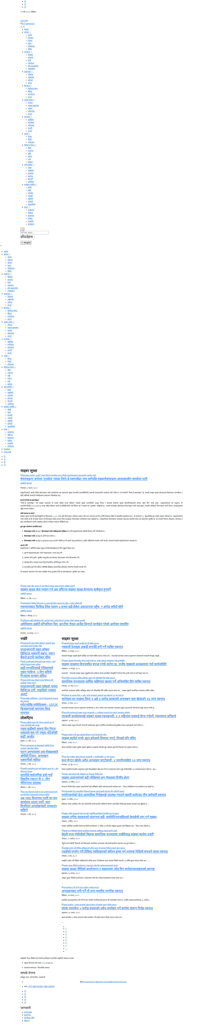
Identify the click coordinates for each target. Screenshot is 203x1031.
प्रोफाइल (31, 125)
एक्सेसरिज (31, 69)
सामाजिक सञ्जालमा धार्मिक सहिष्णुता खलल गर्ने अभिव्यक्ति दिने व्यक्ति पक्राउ (106, 681)
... (66, 948)
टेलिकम (30, 74)
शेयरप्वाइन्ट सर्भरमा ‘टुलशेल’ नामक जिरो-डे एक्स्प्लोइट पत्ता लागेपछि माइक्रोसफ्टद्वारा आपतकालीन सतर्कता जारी (83, 478)
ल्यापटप (30, 57)
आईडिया (31, 119)
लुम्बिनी (30, 198)
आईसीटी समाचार (26, 483)
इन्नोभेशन (31, 122)
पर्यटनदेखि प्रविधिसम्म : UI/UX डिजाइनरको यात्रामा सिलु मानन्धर (39, 708)
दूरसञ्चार (27, 71)
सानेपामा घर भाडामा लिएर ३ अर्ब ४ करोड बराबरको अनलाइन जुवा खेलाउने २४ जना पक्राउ (113, 698)
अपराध (30, 102)
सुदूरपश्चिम (31, 204)
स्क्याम (30, 108)
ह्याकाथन (31, 215)
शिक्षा (29, 148)
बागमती (30, 193)
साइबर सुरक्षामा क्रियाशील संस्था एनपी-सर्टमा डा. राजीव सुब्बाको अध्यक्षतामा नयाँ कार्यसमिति (114, 664)
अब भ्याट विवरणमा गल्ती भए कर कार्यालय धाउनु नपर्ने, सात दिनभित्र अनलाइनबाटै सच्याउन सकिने (38, 804)
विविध (30, 49)
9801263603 (49, 986)
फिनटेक (27, 85)
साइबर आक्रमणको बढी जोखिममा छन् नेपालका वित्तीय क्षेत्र (95, 777)
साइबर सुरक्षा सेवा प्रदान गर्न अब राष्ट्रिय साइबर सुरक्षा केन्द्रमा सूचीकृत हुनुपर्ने (65, 589)
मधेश (29, 190)
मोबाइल (30, 54)
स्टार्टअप (27, 117)
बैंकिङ (30, 91)
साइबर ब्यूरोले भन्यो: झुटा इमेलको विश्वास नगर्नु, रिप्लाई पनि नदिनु (99, 738)
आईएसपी (31, 77)
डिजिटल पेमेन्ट (33, 88)
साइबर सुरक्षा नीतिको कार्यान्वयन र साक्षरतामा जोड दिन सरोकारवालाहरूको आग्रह (108, 869)
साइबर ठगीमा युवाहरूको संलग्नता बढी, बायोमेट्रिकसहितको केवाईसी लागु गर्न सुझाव (109, 817)
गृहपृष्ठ (26, 29)
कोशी (29, 187)
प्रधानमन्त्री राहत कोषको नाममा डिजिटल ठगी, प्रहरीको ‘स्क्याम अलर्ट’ (39, 690)
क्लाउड (30, 176)
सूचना (30, 35)
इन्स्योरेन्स (31, 94)
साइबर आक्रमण (33, 105)
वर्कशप (30, 218)
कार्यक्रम (31, 224)
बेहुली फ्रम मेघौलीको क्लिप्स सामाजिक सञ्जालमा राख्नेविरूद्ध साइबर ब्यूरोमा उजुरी (108, 834)
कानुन (30, 83)
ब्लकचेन (30, 173)
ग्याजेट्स (27, 52)
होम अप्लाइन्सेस (33, 66)
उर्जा (29, 159)
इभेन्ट (26, 207)
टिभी (29, 60)
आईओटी (31, 170)
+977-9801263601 (35, 986)
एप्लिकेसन (31, 46)
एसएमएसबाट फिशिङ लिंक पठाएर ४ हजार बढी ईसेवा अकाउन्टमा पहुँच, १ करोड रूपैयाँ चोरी (71, 606)
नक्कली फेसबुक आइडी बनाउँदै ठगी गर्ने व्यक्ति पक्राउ (92, 646)
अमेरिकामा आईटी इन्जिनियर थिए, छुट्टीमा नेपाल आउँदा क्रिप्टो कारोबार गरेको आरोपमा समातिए (74, 624)
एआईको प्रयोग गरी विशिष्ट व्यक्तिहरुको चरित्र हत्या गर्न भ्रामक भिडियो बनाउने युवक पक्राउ (115, 851)
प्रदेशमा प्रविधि (29, 184)
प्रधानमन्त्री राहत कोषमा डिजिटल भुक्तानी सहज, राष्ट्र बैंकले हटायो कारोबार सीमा (37, 653)
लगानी (30, 128)
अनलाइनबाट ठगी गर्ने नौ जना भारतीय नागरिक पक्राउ (92, 891)
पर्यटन (30, 156)
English (101, 17)
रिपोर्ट (30, 139)
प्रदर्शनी (30, 221)
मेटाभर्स (30, 179)
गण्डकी (30, 196)
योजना (30, 40)
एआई (29, 167)
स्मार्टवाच (31, 63)
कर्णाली (30, 201)
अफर (29, 43)
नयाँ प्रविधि (28, 165)
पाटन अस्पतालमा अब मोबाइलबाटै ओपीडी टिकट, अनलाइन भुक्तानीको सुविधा (39, 755)
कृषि (29, 153)
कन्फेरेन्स (31, 210)
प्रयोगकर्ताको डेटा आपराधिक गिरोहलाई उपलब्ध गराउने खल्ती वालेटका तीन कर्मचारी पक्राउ (114, 794)
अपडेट (26, 32)
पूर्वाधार (30, 80)
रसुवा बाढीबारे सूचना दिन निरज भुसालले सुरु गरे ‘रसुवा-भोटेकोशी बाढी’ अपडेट (38, 732)
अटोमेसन (31, 181)
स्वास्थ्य (30, 150)
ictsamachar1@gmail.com (95, 982)
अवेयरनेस (31, 111)
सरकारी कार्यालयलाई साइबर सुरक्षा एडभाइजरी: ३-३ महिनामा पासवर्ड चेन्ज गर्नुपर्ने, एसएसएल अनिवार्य (119, 716)
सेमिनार (30, 213)
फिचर (30, 136)
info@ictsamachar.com (117, 982)
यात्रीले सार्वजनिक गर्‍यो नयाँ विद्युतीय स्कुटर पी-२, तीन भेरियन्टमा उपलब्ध (36, 779)
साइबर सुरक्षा (28, 100)
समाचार (30, 37)
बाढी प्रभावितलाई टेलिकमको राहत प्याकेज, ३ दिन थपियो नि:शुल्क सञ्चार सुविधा (36, 671)
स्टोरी (26, 133)
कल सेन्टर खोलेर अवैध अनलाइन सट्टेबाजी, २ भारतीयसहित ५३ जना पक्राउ (106, 760)
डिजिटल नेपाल (29, 145)
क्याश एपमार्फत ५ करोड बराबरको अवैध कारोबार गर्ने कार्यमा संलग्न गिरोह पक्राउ (107, 908)
